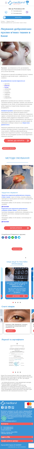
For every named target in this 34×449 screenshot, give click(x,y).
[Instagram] (6, 407)
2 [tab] (15, 302)
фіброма (6, 85)
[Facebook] (2, 407)
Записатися (18, 17)
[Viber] (13, 407)
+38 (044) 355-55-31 (6, 433)
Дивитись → (10, 330)
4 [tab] (20, 302)
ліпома (6, 87)
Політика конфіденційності (8, 421)
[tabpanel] (17, 283)
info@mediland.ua (6, 430)
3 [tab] (17, 302)
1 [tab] (13, 302)
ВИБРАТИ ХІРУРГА (9, 148)
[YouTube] (9, 407)
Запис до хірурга (16, 141)
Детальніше (16, 296)
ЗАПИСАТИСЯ (16, 228)
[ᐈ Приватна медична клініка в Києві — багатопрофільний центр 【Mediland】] (16, 3)
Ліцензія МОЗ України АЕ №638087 (11, 445)
